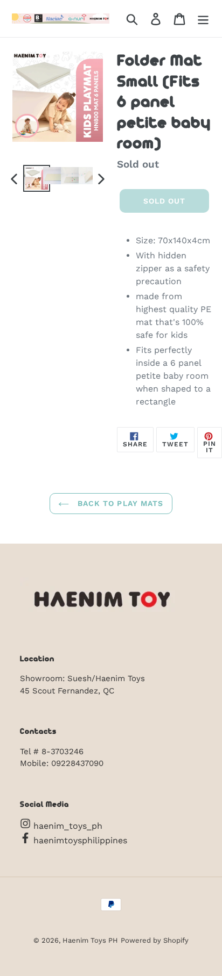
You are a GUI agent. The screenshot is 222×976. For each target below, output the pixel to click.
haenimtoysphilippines (79, 840)
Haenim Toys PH (90, 940)
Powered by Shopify (155, 940)
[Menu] (203, 18)
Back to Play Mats (118, 503)
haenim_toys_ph (66, 826)
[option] (32, 178)
